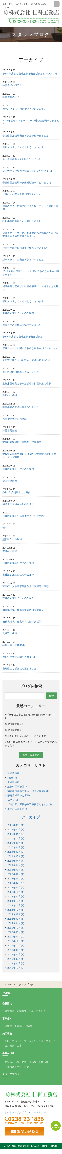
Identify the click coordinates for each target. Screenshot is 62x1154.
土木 (19, 1045)
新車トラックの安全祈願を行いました (23, 259)
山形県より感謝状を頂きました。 (20, 668)
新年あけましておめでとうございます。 (24, 108)
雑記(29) (12, 777)
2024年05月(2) (15, 856)
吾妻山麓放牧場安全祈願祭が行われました (25, 135)
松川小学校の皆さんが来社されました (23, 221)
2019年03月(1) (15, 958)
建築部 (8, 1026)
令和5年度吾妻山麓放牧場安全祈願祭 (22, 336)
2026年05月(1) (15, 825)
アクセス (41, 1010)
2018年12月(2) (15, 967)
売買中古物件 (12, 1062)
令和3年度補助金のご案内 (16, 492)
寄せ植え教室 (9, 551)
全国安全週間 (9, 480)
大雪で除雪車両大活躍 (14, 418)
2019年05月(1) (15, 954)
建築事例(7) (14, 773)
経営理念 (10, 1010)
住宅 (7, 1041)
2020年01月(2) (15, 936)
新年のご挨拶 (9, 395)
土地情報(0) (14, 782)
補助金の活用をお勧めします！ (19, 504)
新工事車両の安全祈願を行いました (21, 159)
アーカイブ (31, 816)
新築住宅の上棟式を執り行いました (21, 324)
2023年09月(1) (15, 869)
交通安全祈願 (9, 633)
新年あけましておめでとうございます (23, 301)
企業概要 (22, 1010)
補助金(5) (12, 799)
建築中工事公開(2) (17, 786)
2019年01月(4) (15, 963)
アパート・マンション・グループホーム (34, 1041)
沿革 (31, 1010)
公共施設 (10, 1045)
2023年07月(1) (15, 874)
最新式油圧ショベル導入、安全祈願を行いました (29, 360)
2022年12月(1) (15, 891)
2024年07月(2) (15, 851)
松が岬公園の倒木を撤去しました (20, 371)
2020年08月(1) (15, 932)
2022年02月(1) (15, 896)
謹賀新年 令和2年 (12, 539)
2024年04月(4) (15, 860)
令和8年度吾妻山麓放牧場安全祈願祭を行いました (29, 73)
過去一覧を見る (31, 755)
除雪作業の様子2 (11, 85)
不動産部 (29, 1026)
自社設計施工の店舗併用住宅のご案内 (23, 515)
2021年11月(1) (15, 905)
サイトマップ (12, 1112)
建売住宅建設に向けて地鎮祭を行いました (25, 247)
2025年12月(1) (15, 838)
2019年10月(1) (15, 945)
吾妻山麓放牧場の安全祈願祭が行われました (26, 182)
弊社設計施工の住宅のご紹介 (18, 598)
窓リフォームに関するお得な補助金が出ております (30, 348)
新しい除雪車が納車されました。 (20, 656)
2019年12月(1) (15, 941)
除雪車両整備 (9, 430)
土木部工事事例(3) (17, 808)
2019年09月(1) (15, 950)
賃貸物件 (43, 1062)
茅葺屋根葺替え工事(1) (20, 795)
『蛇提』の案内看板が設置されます (21, 194)
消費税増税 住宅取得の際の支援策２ (23, 609)
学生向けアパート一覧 (17, 1066)
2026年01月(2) (15, 833)
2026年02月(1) (15, 829)
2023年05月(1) (15, 878)
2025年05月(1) (15, 842)
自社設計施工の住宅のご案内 (18, 313)
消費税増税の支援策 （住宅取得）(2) (28, 790)
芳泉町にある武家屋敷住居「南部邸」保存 (25, 586)
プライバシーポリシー (34, 1112)
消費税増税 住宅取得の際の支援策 (21, 621)
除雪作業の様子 (11, 97)
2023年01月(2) (15, 887)
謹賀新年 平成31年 (13, 645)
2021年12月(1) (15, 900)
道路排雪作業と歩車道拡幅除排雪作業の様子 (26, 383)
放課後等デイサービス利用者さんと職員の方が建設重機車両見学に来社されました (30, 234)
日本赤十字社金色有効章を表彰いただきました (28, 170)
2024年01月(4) (15, 865)
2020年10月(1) (15, 927)
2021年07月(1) (15, 918)
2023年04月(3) (15, 883)
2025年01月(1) (15, 847)
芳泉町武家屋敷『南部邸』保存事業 (21, 442)
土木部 (18, 1026)
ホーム (8, 984)
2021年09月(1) (15, 914)
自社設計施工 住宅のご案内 (18, 468)
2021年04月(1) (15, 923)
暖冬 (4, 527)
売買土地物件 (29, 1062)
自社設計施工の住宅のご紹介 (18, 574)
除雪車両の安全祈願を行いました (20, 406)
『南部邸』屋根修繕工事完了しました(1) (29, 804)
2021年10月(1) (15, 909)
